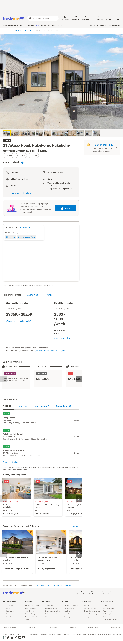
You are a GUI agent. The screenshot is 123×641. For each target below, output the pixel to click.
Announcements (108, 608)
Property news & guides (33, 605)
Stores (8, 608)
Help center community (111, 620)
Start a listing (81, 594)
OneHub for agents (31, 614)
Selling (93, 25)
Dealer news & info (51, 614)
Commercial (57, 25)
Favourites (101, 594)
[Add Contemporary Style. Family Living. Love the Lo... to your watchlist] (29, 533)
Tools (102, 25)
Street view (10, 237)
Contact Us (117, 634)
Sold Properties (30, 608)
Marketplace (11, 601)
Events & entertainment (92, 611)
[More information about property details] (22, 162)
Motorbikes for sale (51, 608)
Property (11, 31)
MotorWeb (53, 627)
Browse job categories (71, 605)
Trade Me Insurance (9, 627)
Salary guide (68, 617)
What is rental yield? (63, 338)
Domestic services (90, 608)
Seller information (109, 617)
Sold (37, 25)
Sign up (108, 19)
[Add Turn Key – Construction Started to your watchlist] (63, 533)
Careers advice (69, 608)
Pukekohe (23, 31)
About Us (44, 634)
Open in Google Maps (26, 237)
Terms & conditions (89, 634)
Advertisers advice (70, 614)
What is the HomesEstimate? (18, 321)
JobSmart (67, 611)
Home (5, 31)
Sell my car (48, 617)
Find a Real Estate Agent (31, 618)
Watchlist (92, 594)
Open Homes (29, 611)
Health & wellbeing (90, 614)
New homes (45, 25)
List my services (89, 617)
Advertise (66, 634)
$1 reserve (9, 614)
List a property (114, 25)
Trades (86, 605)
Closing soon (10, 611)
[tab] (11, 227)
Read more (8, 383)
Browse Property (9, 25)
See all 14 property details (17, 193)
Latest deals (10, 605)
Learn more (44, 585)
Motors (47, 601)
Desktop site (34, 634)
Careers (52, 634)
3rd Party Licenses (109, 614)
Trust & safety (108, 611)
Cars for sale (49, 605)
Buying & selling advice (52, 611)
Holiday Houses (93, 627)
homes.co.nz (33, 627)
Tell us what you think (64, 585)
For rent (31, 25)
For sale (23, 25)
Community (108, 601)
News (59, 634)
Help (105, 605)
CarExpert (72, 627)
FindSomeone (115, 627)
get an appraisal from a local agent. (50, 350)
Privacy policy (76, 634)
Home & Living (11, 617)
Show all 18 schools (11, 462)
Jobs (66, 601)
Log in (116, 19)
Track (67, 208)
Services (87, 601)
